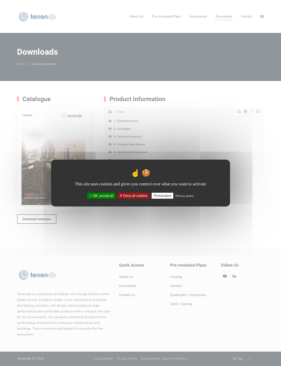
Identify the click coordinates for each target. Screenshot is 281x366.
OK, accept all (102, 195)
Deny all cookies (134, 195)
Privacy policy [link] (184, 195)
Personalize (162, 195)
